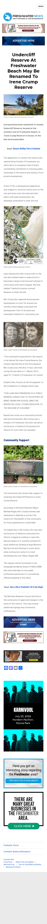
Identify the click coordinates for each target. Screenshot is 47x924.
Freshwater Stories (11, 845)
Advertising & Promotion (13, 867)
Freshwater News (9, 859)
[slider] (25, 749)
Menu (41, 6)
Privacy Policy (8, 862)
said (36, 555)
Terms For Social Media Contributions (30, 864)
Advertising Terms (9, 864)
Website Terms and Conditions (25, 862)
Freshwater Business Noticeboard (17, 851)
